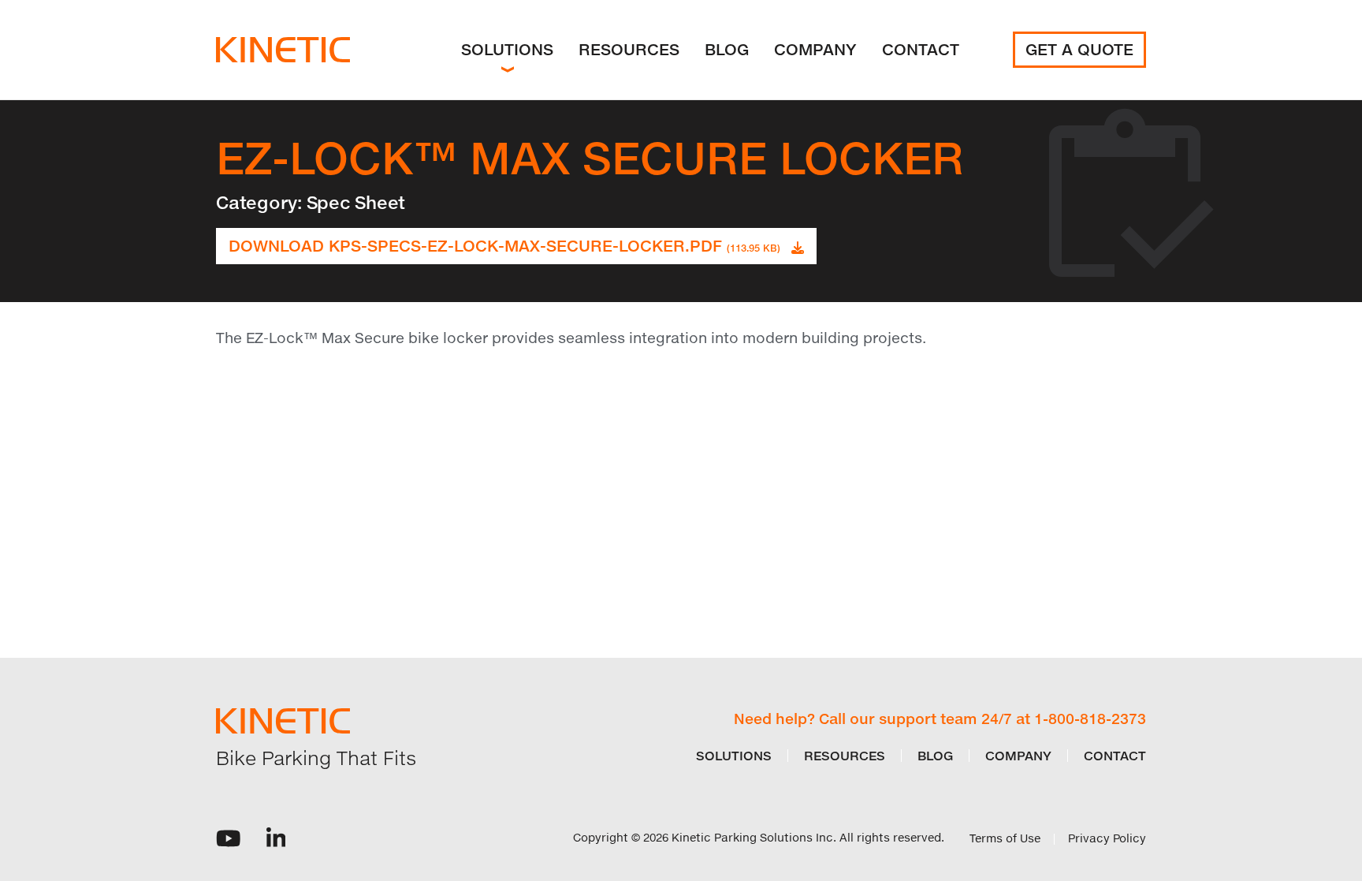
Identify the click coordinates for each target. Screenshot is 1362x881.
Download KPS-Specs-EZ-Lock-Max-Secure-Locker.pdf (504, 246)
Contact (920, 49)
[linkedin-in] (276, 837)
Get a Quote (1079, 49)
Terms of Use (1004, 838)
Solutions (507, 49)
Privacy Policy (1107, 838)
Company (815, 49)
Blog (727, 49)
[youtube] (228, 837)
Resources (629, 49)
